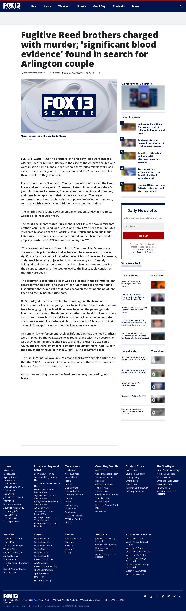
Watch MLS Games (135, 574)
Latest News (129, 275)
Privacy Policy (146, 249)
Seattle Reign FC (42, 556)
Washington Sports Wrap (46, 566)
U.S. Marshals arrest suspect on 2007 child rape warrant (134, 358)
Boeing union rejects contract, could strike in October (132, 411)
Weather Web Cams (12, 538)
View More (157, 275)
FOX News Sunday (73, 519)
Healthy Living (71, 505)
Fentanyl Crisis (163, 487)
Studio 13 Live (135, 466)
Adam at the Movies (104, 484)
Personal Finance (73, 538)
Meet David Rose (165, 477)
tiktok (162, 596)
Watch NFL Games (135, 538)
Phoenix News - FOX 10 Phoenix (45, 524)
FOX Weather (9, 572)
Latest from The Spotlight (169, 470)
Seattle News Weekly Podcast (105, 539)
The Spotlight (165, 466)
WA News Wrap (72, 473)
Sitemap (68, 522)
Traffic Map (8, 542)
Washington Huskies (43, 559)
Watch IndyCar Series (136, 555)
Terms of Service (145, 252)
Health (68, 501)
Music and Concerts (74, 494)
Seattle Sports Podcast (106, 544)
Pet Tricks (100, 480)
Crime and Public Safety (168, 480)
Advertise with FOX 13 (13, 507)
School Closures (102, 498)
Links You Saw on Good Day (106, 506)
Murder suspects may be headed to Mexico (43, 136)
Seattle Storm (40, 549)
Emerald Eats (132, 480)
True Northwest (102, 491)
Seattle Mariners (42, 542)
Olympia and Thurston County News (44, 497)
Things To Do (101, 487)
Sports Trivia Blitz (42, 573)
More (135, 6)
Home (7, 466)
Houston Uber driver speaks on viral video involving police (134, 309)
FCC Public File (10, 514)
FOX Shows (8, 493)
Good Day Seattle (106, 466)
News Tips (8, 470)
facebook (157, 596)
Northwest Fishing (42, 580)
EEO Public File (10, 518)
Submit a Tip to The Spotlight (166, 492)
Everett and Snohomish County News (45, 490)
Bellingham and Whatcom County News (46, 503)
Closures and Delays (13, 552)
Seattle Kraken (41, 552)
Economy (69, 549)
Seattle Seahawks (42, 538)
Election (68, 484)
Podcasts (101, 534)
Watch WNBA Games (136, 570)
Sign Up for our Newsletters (10, 478)
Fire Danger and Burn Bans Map (16, 564)
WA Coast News (41, 507)
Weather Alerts (10, 549)
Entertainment (71, 487)
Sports (38, 534)
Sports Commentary (43, 569)
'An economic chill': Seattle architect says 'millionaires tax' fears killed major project (135, 335)
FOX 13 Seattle (54, 73)
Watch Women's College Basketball (137, 566)
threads (168, 596)
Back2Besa (100, 511)
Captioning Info (10, 511)
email (180, 596)
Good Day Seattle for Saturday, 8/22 (131, 384)
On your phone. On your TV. (137, 83)
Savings (68, 552)
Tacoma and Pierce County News (47, 484)
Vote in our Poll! (130, 263)
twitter (174, 596)
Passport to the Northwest (138, 487)
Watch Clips (131, 470)
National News (72, 477)
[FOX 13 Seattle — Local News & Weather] (13, 6)
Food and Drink (72, 491)
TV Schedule (9, 490)
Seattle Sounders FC (43, 545)
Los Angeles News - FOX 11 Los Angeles (45, 518)
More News (72, 466)
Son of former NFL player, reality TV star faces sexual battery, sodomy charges (133, 322)
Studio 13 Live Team (135, 473)
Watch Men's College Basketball (136, 560)
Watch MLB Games (135, 548)
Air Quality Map (10, 556)
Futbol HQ (39, 576)
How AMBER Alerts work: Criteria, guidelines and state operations (151, 188)
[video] (158, 360)
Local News (70, 470)
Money (69, 534)
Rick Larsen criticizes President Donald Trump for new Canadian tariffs (134, 296)
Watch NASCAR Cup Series (138, 551)
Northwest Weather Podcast (104, 549)
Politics (68, 480)
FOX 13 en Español (73, 515)
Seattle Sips (131, 484)
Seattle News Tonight (44, 473)
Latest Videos (130, 351)
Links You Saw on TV (13, 486)
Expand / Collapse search (181, 6)
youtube (145, 596)
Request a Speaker (12, 504)
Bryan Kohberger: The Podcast (105, 555)
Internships (8, 500)
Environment (71, 508)
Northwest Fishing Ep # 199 (133, 396)
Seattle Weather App (13, 545)
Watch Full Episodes (166, 473)
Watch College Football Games (137, 543)
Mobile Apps (9, 473)
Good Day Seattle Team (106, 473)
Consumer (69, 498)
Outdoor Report (102, 501)
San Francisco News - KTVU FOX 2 (44, 512)
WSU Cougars (40, 563)
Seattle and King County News (45, 478)
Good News (70, 512)
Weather (9, 534)
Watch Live (100, 470)
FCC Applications (11, 521)
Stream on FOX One (139, 534)
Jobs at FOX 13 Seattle (14, 497)
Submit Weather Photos (106, 494)
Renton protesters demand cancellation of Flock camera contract (151, 143)
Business (69, 545)
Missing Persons (164, 484)
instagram (151, 596)
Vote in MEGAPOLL (104, 477)
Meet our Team (10, 483)
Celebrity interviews (135, 491)
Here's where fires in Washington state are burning (131, 283)
